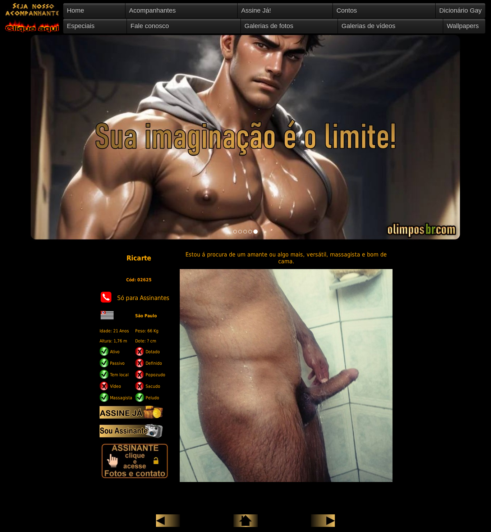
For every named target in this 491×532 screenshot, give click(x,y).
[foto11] (235, 231)
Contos (346, 10)
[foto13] (245, 231)
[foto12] (240, 231)
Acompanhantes (152, 10)
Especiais (81, 25)
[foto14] (250, 231)
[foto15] (255, 231)
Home (75, 10)
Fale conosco (149, 25)
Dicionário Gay (460, 10)
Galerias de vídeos (368, 25)
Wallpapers (463, 25)
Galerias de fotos (268, 25)
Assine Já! (256, 10)
